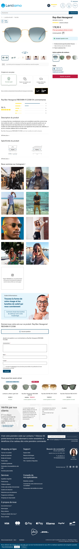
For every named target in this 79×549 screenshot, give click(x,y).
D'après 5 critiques (63, 22)
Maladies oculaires (28, 481)
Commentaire (6, 343)
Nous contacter (5, 517)
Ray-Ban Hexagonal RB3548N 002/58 (30, 394)
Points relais (4, 461)
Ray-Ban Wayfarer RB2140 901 (68, 393)
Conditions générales (6, 463)
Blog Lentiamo (5, 511)
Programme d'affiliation (7, 495)
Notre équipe (4, 508)
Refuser (24, 547)
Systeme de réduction (6, 490)
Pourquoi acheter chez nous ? (9, 514)
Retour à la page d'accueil (6, 539)
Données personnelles (7, 471)
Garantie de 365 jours (29, 458)
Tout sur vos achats (6, 453)
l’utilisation (56, 439)
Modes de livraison (6, 458)
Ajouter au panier (65, 76)
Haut (15, 539)
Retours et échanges (28, 455)
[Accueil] (1, 17)
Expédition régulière (6, 479)
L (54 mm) (58, 69)
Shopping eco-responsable (8, 498)
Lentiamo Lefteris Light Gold (10, 393)
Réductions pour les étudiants (9, 492)
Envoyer (7, 371)
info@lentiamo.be (60, 457)
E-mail (5, 360)
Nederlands (75, 1)
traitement (13, 366)
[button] (5, 57)
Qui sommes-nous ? (6, 506)
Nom (4, 354)
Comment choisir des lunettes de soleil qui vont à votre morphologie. (15, 314)
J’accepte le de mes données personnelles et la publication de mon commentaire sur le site (22, 367)
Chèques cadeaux (5, 484)
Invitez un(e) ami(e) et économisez (10, 487)
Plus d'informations (7, 547)
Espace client (26, 453)
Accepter (17, 547)
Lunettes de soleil (8, 17)
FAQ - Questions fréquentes (30, 461)
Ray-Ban (17, 17)
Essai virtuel (6, 21)
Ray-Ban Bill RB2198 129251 (49, 393)
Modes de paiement (6, 455)
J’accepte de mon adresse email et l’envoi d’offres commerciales (63, 440)
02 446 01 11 (61, 456)
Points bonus (4, 481)
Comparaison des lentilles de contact (33, 488)
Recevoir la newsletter (72, 436)
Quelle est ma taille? (58, 72)
